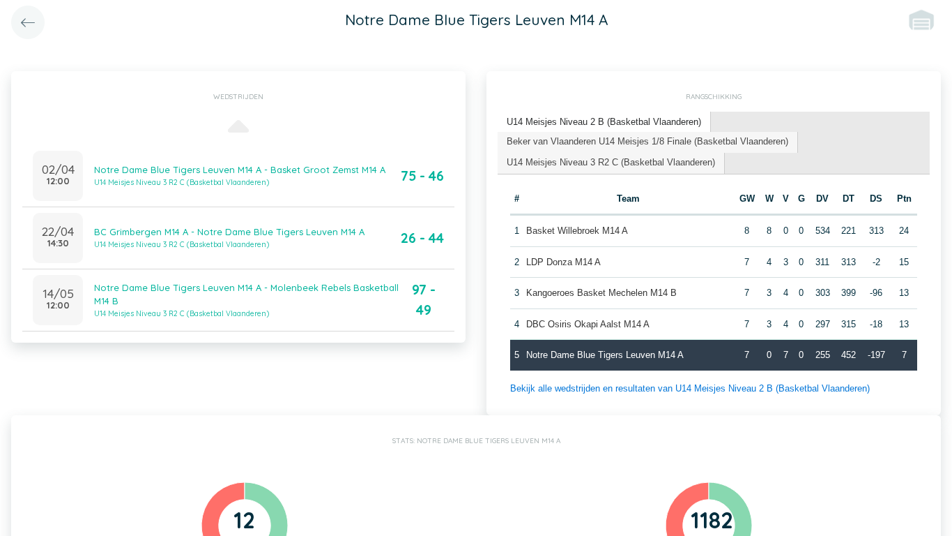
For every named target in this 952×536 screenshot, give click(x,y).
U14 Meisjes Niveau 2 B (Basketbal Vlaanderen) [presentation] (604, 122)
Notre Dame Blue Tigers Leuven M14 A (605, 355)
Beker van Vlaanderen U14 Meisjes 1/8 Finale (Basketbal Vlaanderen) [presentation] (647, 141)
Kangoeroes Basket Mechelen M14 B (601, 293)
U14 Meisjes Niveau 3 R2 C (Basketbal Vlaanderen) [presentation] (611, 162)
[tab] (604, 122)
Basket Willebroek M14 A (577, 230)
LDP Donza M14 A (563, 262)
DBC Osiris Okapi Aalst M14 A (588, 324)
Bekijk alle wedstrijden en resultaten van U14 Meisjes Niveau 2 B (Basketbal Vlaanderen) (690, 388)
